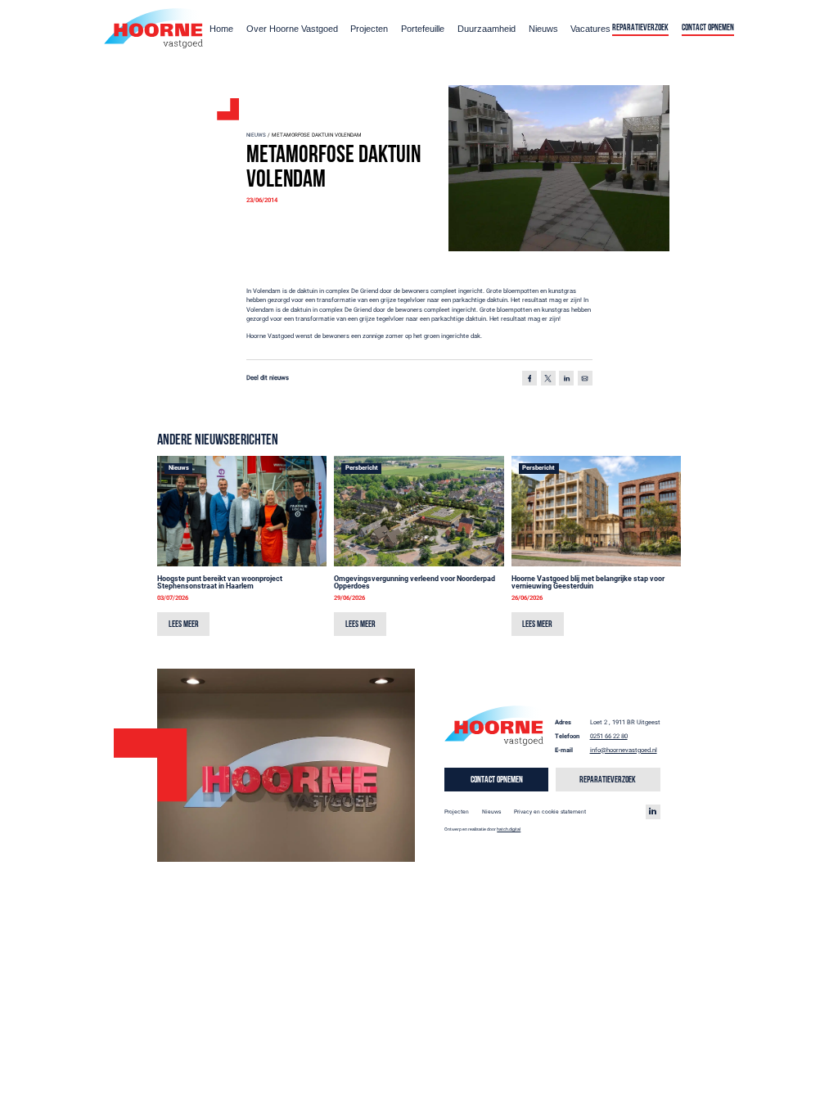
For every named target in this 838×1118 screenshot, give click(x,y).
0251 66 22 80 (609, 736)
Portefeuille (422, 29)
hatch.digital (508, 829)
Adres (563, 722)
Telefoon (567, 736)
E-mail (564, 750)
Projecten (369, 29)
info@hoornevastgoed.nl (623, 750)
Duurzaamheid (486, 29)
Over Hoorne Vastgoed (292, 29)
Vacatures (590, 29)
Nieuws (543, 29)
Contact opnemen (708, 28)
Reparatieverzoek (640, 28)
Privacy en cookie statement (550, 812)
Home (221, 29)
